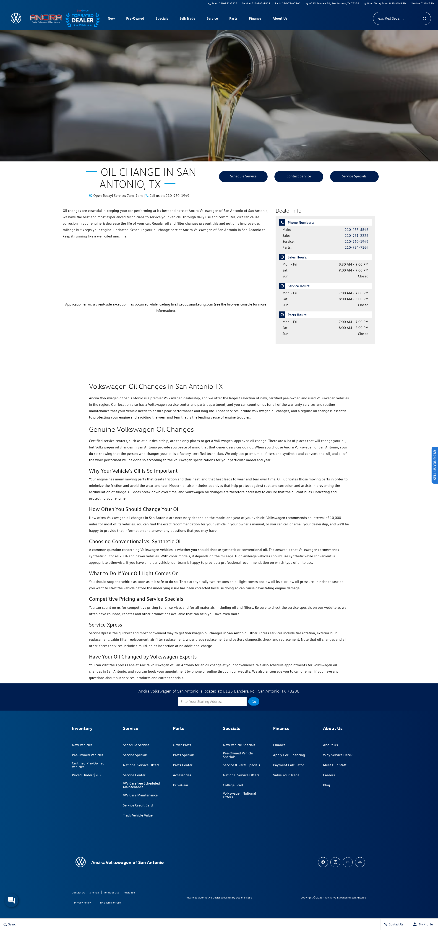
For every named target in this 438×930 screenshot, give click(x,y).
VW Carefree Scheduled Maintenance (141, 785)
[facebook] (323, 862)
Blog (326, 785)
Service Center (134, 775)
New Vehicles (82, 745)
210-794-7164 (356, 247)
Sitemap (94, 892)
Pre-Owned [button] (135, 19)
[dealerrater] (360, 862)
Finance (279, 745)
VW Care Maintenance (140, 795)
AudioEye (129, 892)
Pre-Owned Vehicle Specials (238, 755)
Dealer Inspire (244, 897)
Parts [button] (233, 19)
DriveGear (180, 785)
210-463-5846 (356, 229)
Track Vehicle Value (138, 815)
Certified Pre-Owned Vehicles (88, 765)
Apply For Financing (289, 755)
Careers (329, 775)
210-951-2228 (356, 235)
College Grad (233, 785)
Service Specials (354, 176)
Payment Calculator (288, 765)
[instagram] (335, 862)
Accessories (182, 775)
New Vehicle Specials (239, 745)
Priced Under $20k (86, 775)
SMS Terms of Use (110, 902)
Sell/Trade (187, 18)
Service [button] (212, 19)
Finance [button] (255, 19)
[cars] (348, 862)
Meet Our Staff (335, 765)
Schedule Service (243, 176)
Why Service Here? (337, 755)
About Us (330, 745)
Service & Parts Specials (241, 765)
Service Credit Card (138, 805)
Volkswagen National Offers (239, 795)
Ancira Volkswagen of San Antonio (345, 897)
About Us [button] (279, 19)
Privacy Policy (82, 902)
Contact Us (78, 892)
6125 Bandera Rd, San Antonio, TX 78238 (334, 3)
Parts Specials (184, 755)
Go (254, 702)
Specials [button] (161, 19)
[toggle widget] (11, 900)
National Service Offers (141, 765)
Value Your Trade (286, 775)
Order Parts (182, 745)
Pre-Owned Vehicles (87, 755)
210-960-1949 (356, 241)
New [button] (111, 19)
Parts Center (183, 765)
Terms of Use (111, 892)
